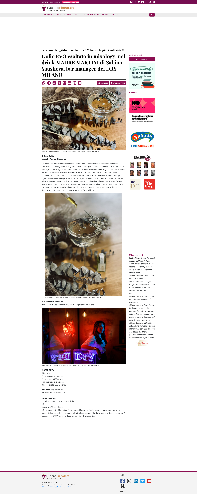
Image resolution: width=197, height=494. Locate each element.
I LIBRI (51, 2)
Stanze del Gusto (91, 15)
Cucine (105, 15)
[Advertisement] (98, 32)
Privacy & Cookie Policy (49, 487)
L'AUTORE (45, 2)
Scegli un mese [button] (142, 59)
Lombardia (76, 50)
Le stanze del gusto (54, 50)
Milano (91, 50)
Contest (115, 15)
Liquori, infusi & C (111, 50)
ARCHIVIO (57, 2)
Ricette (77, 15)
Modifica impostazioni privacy (66, 487)
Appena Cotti (48, 15)
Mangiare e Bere (64, 15)
